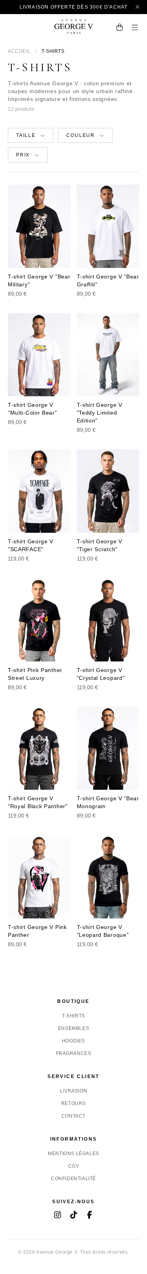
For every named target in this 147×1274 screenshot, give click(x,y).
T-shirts (73, 1016)
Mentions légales (73, 1153)
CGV (73, 1166)
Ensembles (73, 1028)
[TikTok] (73, 1215)
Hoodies (73, 1041)
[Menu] (135, 28)
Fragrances (73, 1053)
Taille (26, 135)
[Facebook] (89, 1215)
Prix (23, 155)
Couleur (80, 135)
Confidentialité (73, 1178)
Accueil (19, 51)
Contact (73, 1116)
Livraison (73, 1091)
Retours (73, 1103)
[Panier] (119, 28)
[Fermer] (138, 7)
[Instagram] (57, 1215)
